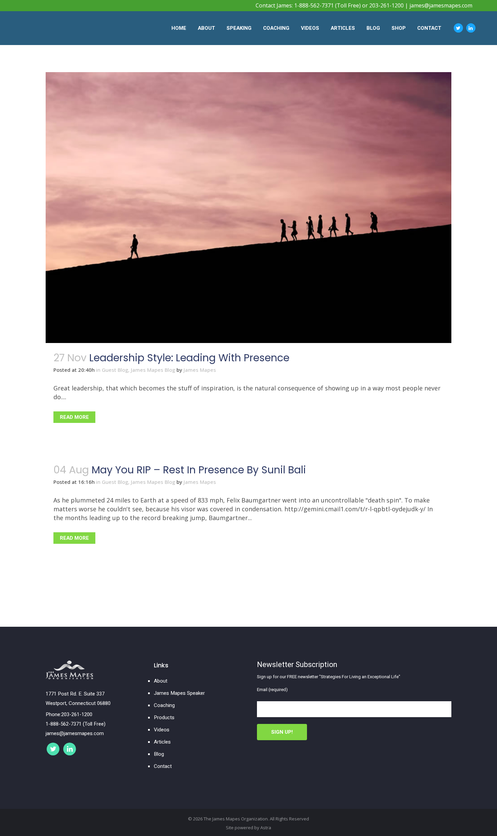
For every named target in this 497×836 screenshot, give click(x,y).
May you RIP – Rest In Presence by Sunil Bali (199, 470)
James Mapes (200, 369)
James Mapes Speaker (179, 693)
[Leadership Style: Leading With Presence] (248, 207)
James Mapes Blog (153, 369)
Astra (265, 827)
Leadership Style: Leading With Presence (189, 357)
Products (164, 717)
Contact (163, 766)
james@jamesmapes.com (440, 5)
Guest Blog (115, 369)
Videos (161, 729)
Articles (162, 742)
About (160, 681)
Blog (159, 754)
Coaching (164, 705)
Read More (74, 417)
